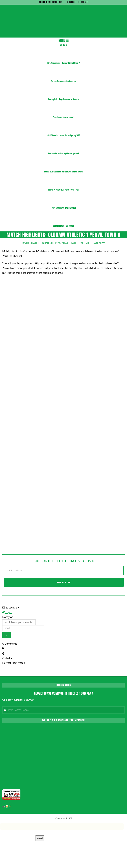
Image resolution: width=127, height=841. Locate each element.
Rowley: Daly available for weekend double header (63, 171)
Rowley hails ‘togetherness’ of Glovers (63, 99)
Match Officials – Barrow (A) (63, 225)
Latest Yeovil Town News (88, 243)
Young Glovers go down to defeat (63, 207)
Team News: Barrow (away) (63, 117)
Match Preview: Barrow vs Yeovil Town (63, 189)
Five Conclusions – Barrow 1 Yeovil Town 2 (63, 63)
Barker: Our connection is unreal (63, 81)
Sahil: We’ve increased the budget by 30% (63, 135)
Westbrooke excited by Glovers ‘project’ (63, 153)
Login (8, 612)
